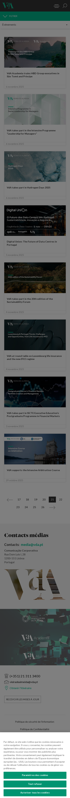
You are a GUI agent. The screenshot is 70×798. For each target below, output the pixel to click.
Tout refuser (35, 784)
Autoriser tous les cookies (34, 792)
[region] (35, 765)
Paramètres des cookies (35, 775)
